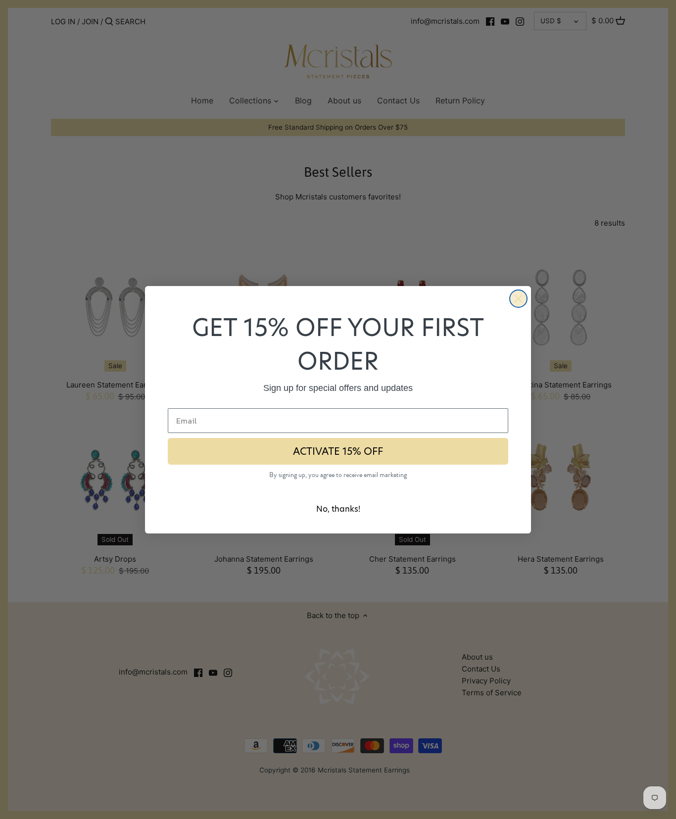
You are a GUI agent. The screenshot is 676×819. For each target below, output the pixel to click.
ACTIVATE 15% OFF (338, 451)
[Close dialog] (518, 298)
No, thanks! (338, 509)
